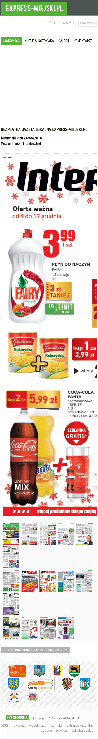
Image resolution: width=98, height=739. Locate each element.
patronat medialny (79, 725)
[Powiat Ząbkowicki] (13, 676)
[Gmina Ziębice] (81, 689)
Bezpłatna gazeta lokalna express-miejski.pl (44, 129)
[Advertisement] (49, 91)
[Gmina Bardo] (53, 676)
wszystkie (69, 23)
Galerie (64, 41)
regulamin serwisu (53, 730)
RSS (4, 725)
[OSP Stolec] (10, 702)
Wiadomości (11, 41)
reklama (19, 725)
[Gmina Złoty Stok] (64, 689)
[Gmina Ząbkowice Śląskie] (35, 676)
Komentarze (83, 41)
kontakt (56, 725)
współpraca (37, 725)
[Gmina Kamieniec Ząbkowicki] (10, 689)
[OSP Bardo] (29, 701)
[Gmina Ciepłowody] (71, 676)
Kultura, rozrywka (39, 41)
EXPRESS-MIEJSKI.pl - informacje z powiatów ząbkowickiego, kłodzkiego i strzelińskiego (34, 7)
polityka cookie (82, 730)
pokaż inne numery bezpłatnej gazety (36, 650)
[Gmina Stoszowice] (37, 689)
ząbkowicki (87, 23)
